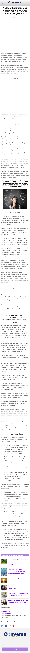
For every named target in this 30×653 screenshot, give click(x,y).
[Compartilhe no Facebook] (7, 626)
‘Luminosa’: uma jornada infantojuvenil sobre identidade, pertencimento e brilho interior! (16, 571)
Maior (5, 529)
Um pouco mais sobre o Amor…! (17, 578)
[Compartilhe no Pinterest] (14, 626)
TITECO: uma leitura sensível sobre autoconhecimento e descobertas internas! (18, 562)
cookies (11, 642)
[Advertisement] (15, 35)
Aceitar (15, 649)
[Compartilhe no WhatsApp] (10, 626)
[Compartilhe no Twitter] (3, 626)
